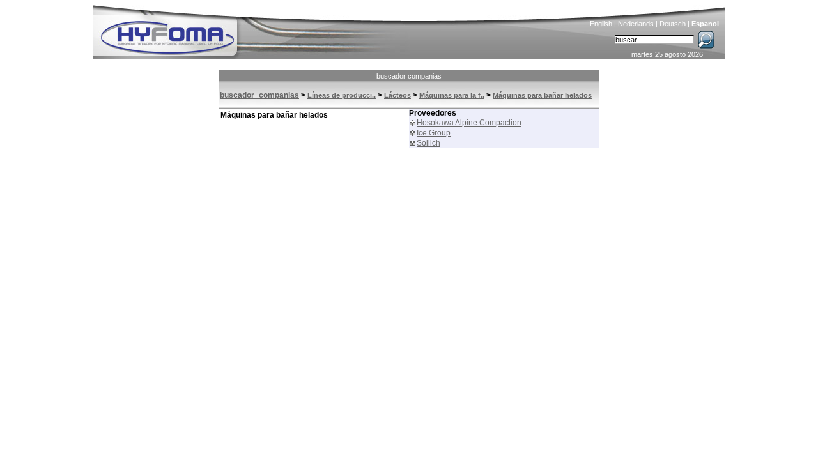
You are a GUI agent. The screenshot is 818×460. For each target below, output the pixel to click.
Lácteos (397, 95)
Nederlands (636, 23)
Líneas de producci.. (341, 95)
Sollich (428, 143)
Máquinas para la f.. (451, 95)
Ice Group (434, 132)
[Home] (253, 29)
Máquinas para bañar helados (542, 95)
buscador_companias (259, 95)
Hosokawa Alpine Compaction (469, 122)
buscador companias (409, 76)
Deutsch (673, 23)
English (601, 23)
